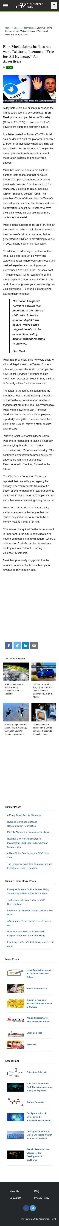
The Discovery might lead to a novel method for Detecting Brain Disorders (29, 866)
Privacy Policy (41, 1198)
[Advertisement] (29, 608)
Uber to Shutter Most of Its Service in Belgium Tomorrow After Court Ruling (26, 933)
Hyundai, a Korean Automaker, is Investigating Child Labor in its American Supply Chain (27, 842)
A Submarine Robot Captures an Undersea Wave (29, 923)
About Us (14, 1191)
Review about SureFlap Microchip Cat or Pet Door (30, 912)
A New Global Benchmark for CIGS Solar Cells (28, 855)
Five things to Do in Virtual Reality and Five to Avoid (30, 944)
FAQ (36, 1191)
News (9, 67)
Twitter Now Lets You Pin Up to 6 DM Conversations (26, 902)
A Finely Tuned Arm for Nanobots (24, 815)
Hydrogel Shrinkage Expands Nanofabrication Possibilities (22, 824)
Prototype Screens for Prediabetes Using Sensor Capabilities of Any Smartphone (28, 891)
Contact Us (15, 1198)
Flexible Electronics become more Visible (28, 832)
